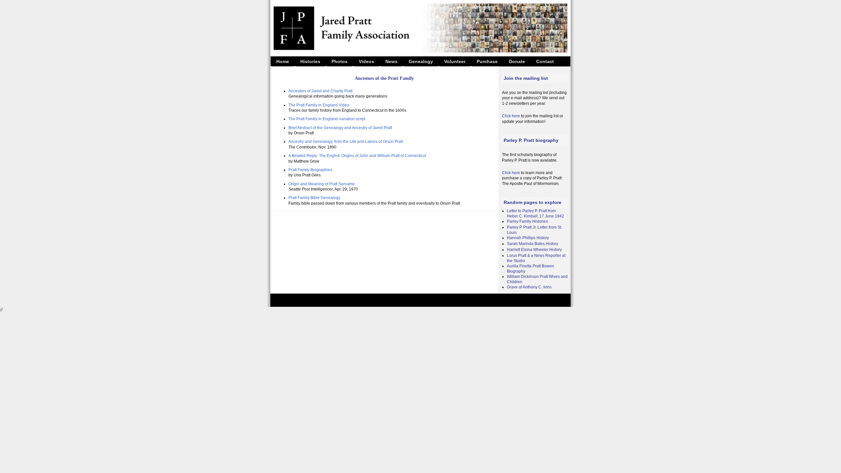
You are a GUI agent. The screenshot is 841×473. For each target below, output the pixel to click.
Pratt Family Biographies (310, 170)
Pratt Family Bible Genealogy (314, 197)
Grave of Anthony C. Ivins (529, 287)
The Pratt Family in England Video (318, 105)
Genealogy (421, 61)
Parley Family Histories (527, 221)
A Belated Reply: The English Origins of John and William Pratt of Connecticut (357, 155)
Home (282, 61)
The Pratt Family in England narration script (326, 119)
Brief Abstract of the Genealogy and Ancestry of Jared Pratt (340, 127)
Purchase (487, 61)
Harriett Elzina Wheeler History (534, 249)
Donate (517, 61)
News (391, 61)
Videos (366, 61)
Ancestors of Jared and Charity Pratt (320, 91)
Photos (339, 61)
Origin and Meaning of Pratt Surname (321, 184)
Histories (310, 61)
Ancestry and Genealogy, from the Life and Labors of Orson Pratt (345, 141)
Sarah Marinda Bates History (532, 243)
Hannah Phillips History (528, 238)
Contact (545, 61)
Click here (511, 116)
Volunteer (455, 61)
